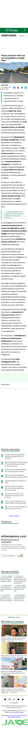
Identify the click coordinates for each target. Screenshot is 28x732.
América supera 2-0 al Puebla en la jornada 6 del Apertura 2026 (6, 588)
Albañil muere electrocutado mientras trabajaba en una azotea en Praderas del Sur (13, 673)
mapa (21, 712)
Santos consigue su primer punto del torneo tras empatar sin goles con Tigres (6, 578)
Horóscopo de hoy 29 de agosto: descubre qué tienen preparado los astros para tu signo (15, 488)
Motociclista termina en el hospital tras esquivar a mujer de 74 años (16, 507)
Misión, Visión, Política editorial (17, 716)
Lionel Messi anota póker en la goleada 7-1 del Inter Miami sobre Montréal (6, 597)
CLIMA (18, 617)
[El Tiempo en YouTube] (20, 700)
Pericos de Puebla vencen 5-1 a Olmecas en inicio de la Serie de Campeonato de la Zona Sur (20, 579)
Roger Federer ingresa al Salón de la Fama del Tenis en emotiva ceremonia (19, 597)
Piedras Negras (8, 35)
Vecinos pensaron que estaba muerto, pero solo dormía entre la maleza (15, 470)
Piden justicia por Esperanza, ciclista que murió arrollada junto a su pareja (14, 656)
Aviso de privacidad (16, 715)
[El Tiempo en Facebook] (6, 700)
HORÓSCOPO (11, 617)
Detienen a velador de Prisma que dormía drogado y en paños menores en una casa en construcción (13, 690)
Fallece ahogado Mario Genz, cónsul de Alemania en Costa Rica (20, 588)
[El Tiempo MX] (11, 31)
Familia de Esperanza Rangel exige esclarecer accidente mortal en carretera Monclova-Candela (13, 639)
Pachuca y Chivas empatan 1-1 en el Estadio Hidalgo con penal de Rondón (15, 502)
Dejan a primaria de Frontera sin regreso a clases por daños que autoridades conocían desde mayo (16, 464)
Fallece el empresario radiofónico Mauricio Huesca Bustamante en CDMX (16, 476)
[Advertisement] (14, 14)
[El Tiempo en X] (23, 700)
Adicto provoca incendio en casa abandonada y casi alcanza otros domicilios (14, 495)
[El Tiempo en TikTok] (15, 700)
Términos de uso (5, 715)
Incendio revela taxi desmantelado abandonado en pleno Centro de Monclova (15, 456)
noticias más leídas (14, 516)
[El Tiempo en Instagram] (11, 700)
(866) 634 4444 (14, 712)
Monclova (21, 35)
